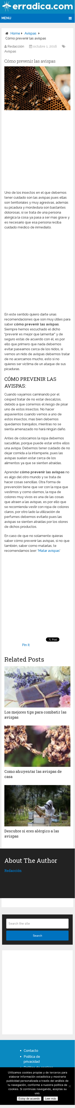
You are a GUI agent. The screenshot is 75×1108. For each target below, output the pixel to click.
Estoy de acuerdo (29, 1098)
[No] (70, 1086)
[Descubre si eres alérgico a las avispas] (37, 805)
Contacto (31, 1051)
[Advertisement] (37, 149)
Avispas (30, 33)
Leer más (50, 1098)
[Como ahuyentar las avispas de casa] (37, 746)
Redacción (15, 46)
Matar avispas (49, 551)
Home (15, 33)
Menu (6, 18)
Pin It (26, 645)
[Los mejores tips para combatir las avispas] (37, 687)
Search (37, 935)
